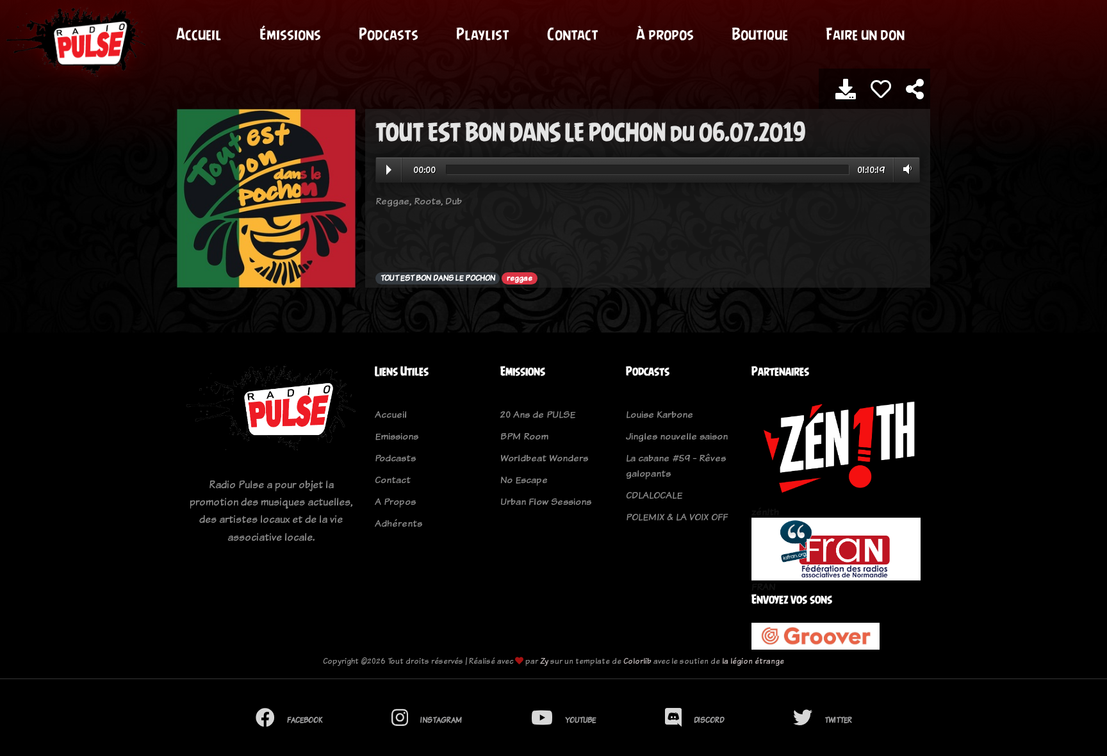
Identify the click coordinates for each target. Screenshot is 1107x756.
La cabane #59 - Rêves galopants (676, 465)
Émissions (290, 34)
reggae (519, 278)
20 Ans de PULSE (537, 414)
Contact (572, 34)
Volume (904, 169)
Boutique (760, 34)
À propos (665, 34)
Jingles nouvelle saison (677, 436)
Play (388, 170)
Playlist (482, 34)
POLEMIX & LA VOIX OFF (677, 516)
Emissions (396, 436)
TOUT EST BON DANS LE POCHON (438, 278)
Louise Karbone (659, 414)
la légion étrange (753, 660)
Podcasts (388, 34)
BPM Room (524, 436)
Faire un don (865, 34)
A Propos (395, 501)
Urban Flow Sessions (545, 501)
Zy (544, 660)
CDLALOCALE (654, 495)
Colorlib (637, 660)
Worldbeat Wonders (544, 457)
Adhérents (398, 523)
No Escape (524, 479)
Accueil (199, 34)
